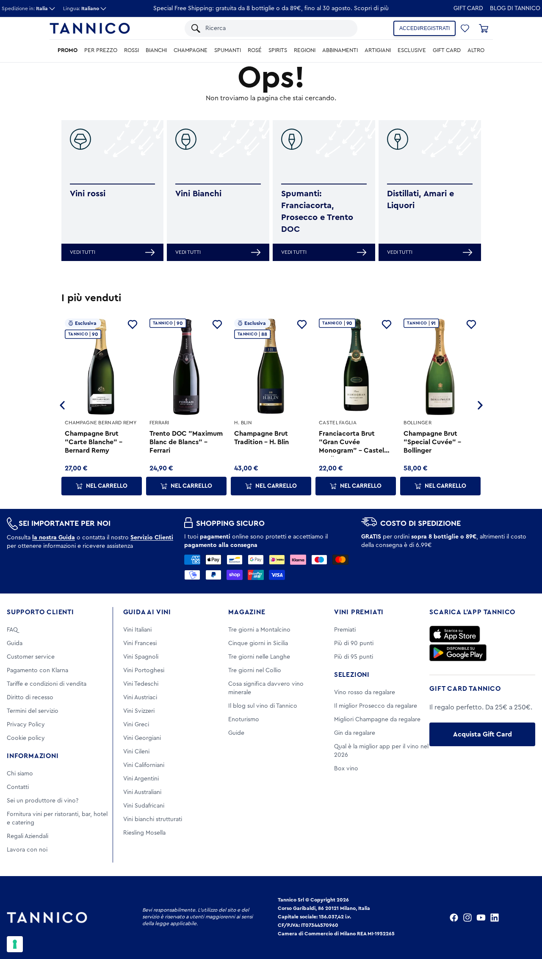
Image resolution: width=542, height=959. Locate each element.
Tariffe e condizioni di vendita (46, 684)
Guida (14, 643)
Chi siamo (20, 774)
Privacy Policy (26, 725)
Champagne (190, 50)
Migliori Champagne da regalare (377, 720)
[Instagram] (467, 917)
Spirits (277, 50)
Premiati (345, 630)
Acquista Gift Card (482, 734)
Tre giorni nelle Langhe (259, 657)
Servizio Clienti (151, 538)
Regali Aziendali (27, 836)
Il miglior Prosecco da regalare (375, 706)
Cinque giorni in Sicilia (258, 643)
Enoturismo (243, 720)
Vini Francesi (140, 643)
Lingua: (81, 8)
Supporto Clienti (40, 612)
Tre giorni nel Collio (254, 670)
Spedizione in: (25, 8)
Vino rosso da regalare (364, 692)
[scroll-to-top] (524, 918)
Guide (236, 733)
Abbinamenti (340, 50)
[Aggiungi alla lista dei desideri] (132, 324)
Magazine (246, 612)
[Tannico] (90, 28)
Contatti (18, 787)
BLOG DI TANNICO (515, 8)
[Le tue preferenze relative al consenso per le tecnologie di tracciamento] (15, 944)
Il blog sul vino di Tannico (262, 706)
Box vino (346, 769)
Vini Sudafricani (143, 806)
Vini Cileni (136, 752)
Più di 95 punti (353, 657)
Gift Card (468, 8)
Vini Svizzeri (139, 711)
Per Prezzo (100, 50)
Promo (67, 50)
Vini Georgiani (142, 738)
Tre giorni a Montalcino (259, 630)
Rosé (255, 50)
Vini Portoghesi (143, 670)
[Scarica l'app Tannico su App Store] (454, 634)
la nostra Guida (53, 538)
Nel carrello (106, 486)
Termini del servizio (32, 711)
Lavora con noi (27, 850)
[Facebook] (454, 917)
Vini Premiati (359, 612)
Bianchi (156, 50)
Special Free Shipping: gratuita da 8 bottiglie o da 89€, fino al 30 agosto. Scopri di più (271, 8)
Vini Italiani (137, 630)
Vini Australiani (142, 792)
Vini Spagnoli (140, 657)
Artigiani (378, 50)
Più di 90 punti (353, 643)
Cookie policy (26, 738)
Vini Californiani (143, 765)
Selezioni (352, 674)
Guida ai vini (147, 612)
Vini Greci (136, 725)
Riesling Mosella (144, 833)
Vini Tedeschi (140, 684)
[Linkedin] (494, 917)
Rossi (131, 50)
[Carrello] (483, 28)
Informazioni (33, 756)
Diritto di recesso (30, 698)
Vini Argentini (141, 779)
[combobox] (277, 28)
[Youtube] (481, 917)
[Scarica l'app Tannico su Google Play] (458, 652)
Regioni (304, 50)
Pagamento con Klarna (37, 670)
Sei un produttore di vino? (42, 801)
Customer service (31, 657)
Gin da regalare (354, 733)
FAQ (12, 630)
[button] (465, 28)
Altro (475, 50)
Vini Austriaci (140, 698)
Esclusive (412, 50)
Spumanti (227, 50)
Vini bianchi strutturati (152, 819)
